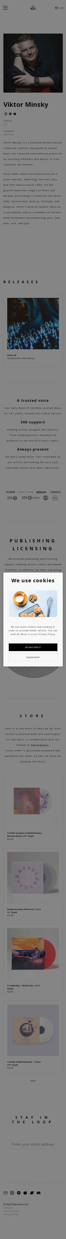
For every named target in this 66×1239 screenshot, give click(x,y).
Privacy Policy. (47, 634)
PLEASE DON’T (33, 657)
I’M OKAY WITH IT (33, 647)
